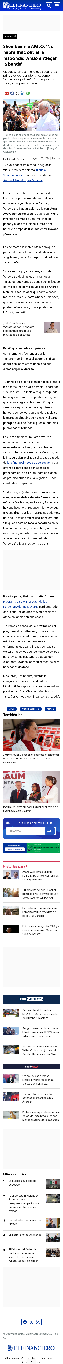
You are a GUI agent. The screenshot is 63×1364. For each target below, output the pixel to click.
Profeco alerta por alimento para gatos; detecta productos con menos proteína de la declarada (41, 1116)
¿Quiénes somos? (14, 1358)
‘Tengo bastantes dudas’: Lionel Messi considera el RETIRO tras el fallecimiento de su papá (40, 1032)
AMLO (12, 709)
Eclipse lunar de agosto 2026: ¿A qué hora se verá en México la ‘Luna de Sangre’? (40, 930)
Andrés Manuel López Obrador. (23, 180)
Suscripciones (48, 1358)
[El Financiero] (22, 6)
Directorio (32, 1358)
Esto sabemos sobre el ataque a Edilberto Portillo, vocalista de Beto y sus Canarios (40, 912)
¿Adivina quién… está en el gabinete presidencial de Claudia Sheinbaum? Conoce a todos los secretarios (31, 759)
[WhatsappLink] (31, 847)
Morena (50, 709)
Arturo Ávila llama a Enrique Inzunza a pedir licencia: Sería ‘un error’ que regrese (40, 876)
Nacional (10, 36)
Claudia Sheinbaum (30, 709)
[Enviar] (50, 831)
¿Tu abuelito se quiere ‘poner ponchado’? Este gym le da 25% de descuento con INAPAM (40, 894)
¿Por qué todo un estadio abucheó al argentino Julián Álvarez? (37, 1098)
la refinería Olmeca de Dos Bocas (28, 462)
